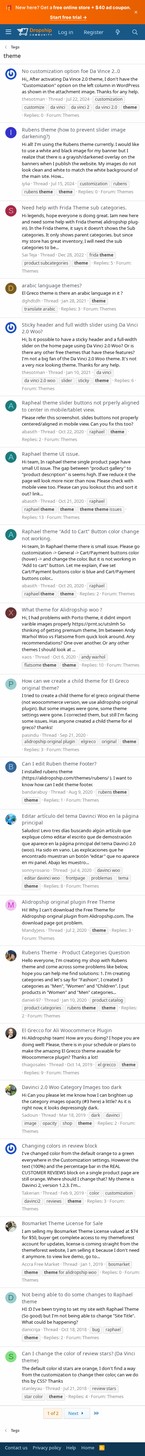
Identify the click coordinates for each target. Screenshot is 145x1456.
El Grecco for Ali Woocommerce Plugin (67, 1030)
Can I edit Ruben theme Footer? (59, 763)
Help (71, 1447)
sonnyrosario (36, 870)
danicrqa (31, 1329)
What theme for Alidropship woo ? (62, 609)
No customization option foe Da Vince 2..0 (71, 71)
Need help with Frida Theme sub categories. (74, 207)
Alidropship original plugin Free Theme (68, 902)
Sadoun (30, 1115)
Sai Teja (29, 255)
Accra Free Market (40, 1264)
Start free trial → (68, 17)
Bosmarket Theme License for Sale (62, 1223)
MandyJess (33, 930)
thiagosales (34, 1064)
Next (74, 1413)
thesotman (33, 99)
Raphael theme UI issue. (51, 453)
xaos (27, 657)
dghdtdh (31, 301)
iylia (26, 183)
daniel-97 (31, 1000)
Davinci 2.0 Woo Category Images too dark (71, 1087)
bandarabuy (35, 792)
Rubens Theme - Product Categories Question (76, 952)
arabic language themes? (52, 285)
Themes (71, 115)
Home (87, 1447)
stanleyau (32, 1388)
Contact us (16, 1447)
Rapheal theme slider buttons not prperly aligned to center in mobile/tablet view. (80, 406)
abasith (29, 431)
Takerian (30, 1193)
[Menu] (8, 32)
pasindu (30, 735)
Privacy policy (47, 1447)
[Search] (135, 32)
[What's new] (117, 32)
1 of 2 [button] (52, 1413)
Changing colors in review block (59, 1145)
